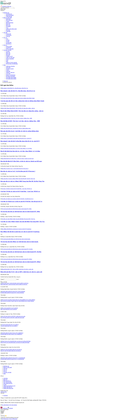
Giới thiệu (5, 378)
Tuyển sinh (8, 33)
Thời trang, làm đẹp (10, 66)
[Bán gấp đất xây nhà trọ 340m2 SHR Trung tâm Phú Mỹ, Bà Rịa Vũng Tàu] (18, 178)
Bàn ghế (8, 55)
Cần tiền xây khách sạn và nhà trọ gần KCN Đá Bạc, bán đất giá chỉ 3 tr (21, 201)
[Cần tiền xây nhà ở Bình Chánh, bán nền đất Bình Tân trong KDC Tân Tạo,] (18, 219)
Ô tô (7, 38)
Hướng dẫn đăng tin (7, 387)
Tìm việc (8, 36)
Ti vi (7, 27)
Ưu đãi (4, 384)
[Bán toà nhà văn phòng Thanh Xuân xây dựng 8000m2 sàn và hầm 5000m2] (18, 299)
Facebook (5, 395)
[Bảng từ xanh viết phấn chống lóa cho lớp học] (11, 349)
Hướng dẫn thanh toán (8, 388)
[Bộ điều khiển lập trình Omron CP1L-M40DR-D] (12, 333)
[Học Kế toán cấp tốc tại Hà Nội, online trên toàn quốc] (13, 316)
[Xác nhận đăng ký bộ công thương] (9, 404)
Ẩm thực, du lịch (10, 68)
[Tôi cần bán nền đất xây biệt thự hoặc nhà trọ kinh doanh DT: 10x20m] (17, 249)
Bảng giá (5, 379)
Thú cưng (8, 67)
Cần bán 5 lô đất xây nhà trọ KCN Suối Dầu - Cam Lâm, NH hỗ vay (20, 191)
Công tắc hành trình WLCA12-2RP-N (9, 325)
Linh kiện (8, 31)
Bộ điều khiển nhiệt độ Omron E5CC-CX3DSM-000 (12, 359)
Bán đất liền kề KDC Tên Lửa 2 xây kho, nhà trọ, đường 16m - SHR (20, 121)
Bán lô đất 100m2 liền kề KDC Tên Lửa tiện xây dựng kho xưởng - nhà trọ (22, 111)
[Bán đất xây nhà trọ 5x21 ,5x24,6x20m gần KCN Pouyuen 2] (14, 168)
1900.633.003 (4, 391)
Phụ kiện (8, 30)
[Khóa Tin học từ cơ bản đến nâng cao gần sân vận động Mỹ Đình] (15, 341)
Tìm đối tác (8, 47)
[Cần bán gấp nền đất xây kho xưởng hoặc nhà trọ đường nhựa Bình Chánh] (17, 98)
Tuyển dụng (8, 35)
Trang (2, 279)
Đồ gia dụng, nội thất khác (12, 63)
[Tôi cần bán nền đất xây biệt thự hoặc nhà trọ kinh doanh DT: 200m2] (16, 259)
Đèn (7, 61)
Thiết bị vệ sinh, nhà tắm (11, 62)
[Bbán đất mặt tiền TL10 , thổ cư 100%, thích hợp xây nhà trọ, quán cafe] (17, 269)
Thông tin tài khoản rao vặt (9, 385)
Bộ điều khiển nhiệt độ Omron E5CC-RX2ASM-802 (12, 292)
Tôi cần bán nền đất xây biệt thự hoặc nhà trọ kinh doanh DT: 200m (20, 211)
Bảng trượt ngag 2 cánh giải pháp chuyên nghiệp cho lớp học (14, 284)
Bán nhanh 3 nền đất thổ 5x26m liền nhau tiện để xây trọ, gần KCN (20, 141)
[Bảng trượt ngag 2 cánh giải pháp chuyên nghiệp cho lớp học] (14, 283)
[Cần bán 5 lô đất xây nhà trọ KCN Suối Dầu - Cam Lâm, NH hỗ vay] (16, 188)
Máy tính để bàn (9, 22)
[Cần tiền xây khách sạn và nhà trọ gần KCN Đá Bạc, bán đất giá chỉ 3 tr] (17, 198)
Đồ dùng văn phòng (10, 76)
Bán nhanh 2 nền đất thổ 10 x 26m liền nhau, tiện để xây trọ (18, 91)
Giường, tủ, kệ (9, 56)
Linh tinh (8, 71)
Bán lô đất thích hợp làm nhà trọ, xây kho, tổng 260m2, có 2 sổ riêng (20, 151)
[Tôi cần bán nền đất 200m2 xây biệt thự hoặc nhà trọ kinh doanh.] (15, 239)
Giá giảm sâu (9, 14)
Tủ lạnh (7, 51)
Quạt (7, 60)
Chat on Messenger (13, 418)
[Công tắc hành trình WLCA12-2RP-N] (9, 324)
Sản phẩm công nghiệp (11, 77)
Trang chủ (5, 81)
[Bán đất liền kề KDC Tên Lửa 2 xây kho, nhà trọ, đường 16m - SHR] (16, 118)
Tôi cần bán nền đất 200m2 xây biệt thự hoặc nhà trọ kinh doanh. (19, 241)
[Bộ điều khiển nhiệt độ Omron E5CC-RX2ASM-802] (13, 291)
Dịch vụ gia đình (9, 48)
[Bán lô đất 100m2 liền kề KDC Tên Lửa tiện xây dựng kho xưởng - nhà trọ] (18, 108)
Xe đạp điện (8, 42)
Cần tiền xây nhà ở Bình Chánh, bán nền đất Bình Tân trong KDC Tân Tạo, (23, 221)
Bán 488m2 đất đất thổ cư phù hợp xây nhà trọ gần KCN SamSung (20, 231)
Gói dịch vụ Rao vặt (6, 6)
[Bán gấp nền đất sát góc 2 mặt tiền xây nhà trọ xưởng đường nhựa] (16, 128)
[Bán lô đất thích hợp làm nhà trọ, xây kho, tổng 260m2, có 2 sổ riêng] (16, 148)
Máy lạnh (8, 53)
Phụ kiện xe (8, 43)
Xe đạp (7, 41)
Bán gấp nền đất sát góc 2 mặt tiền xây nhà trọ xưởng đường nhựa (20, 131)
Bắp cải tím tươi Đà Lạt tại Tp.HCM (9, 309)
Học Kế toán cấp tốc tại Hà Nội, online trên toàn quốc (12, 317)
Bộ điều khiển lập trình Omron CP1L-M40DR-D (11, 334)
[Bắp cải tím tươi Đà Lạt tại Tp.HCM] (9, 308)
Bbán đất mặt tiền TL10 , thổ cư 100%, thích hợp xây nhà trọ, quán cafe (21, 272)
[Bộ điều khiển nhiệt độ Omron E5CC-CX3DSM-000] (13, 357)
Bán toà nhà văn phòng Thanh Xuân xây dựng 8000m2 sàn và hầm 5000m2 (17, 301)
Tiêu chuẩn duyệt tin (7, 383)
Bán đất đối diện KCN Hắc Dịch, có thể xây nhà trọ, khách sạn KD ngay (21, 161)
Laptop (7, 21)
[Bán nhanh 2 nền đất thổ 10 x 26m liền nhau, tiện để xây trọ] (14, 88)
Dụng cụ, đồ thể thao (10, 75)
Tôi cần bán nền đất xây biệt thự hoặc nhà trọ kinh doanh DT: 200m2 (21, 262)
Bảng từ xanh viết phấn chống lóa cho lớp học (11, 350)
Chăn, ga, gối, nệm (10, 57)
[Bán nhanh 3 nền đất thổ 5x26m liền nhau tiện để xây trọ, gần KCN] (16, 138)
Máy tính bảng (9, 20)
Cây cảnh (8, 73)
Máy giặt (8, 52)
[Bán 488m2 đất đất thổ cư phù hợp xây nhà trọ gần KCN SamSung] (16, 229)
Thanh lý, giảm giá (10, 72)
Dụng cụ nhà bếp (10, 58)
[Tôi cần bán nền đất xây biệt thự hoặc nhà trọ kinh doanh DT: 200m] (16, 208)
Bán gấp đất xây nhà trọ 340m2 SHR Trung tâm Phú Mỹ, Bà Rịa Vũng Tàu (22, 181)
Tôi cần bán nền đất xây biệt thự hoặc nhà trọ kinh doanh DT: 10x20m (21, 251)
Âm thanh (8, 26)
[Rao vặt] (6, 4)
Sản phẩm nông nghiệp (11, 78)
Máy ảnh (8, 23)
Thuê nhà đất (9, 16)
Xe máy (8, 40)
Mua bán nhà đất (9, 15)
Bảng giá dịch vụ (7, 380)
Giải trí (7, 70)
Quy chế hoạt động (7, 382)
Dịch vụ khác (9, 46)
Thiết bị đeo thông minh (11, 28)
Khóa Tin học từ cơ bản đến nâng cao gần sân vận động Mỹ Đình (15, 342)
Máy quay (8, 25)
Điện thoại (8, 19)
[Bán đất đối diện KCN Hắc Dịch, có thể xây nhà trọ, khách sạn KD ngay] (17, 158)
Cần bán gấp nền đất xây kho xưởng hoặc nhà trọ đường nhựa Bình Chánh (22, 101)
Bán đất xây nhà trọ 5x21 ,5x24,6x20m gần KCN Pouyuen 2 (18, 171)
